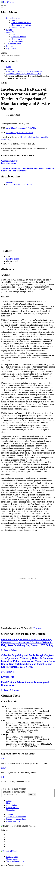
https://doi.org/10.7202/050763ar (19, 132)
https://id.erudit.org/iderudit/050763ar (21, 128)
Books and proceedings (21, 25)
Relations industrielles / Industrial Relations (24, 71)
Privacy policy (12, 856)
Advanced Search (13, 44)
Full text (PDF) (12, 184)
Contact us (10, 810)
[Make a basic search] (2, 5)
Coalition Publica (18, 37)
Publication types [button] (13, 18)
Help (8, 803)
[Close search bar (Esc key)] (5, 5)
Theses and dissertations (21, 22)
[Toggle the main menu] (2, 7)
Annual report (17, 41)
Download (37, 628)
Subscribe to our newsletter (14, 792)
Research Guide (12, 807)
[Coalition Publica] (9, 851)
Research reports (18, 27)
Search (4, 53)
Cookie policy (12, 859)
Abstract (9, 182)
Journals (14, 20)
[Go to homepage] (7, 2)
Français (9, 46)
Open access (16, 39)
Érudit (14, 34)
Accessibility (11, 805)
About (14, 32)
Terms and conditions (15, 861)
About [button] (9, 32)
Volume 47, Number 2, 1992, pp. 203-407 (23, 74)
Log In (9, 30)
